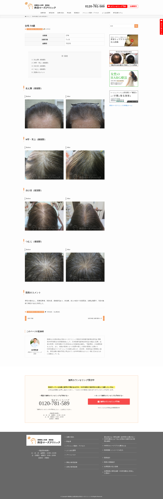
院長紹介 (107, 457)
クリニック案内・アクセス (75, 446)
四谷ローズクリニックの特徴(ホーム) (120, 105)
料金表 (68, 441)
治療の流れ (70, 437)
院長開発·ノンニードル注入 (113, 450)
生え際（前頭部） (40, 59)
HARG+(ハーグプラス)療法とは (115, 445)
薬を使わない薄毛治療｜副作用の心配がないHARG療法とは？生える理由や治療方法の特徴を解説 (119, 439)
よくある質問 (71, 450)
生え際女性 (57, 312)
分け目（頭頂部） (40, 66)
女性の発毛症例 (71, 467)
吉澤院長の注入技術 (111, 466)
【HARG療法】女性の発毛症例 (34, 29)
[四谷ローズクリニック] (41, 5)
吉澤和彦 (34, 350)
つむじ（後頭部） (40, 69)
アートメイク (71, 455)
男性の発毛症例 (71, 462)
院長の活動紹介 (109, 462)
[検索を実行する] (136, 26)
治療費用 (133, 6)
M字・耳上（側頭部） (41, 63)
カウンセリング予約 (118, 6)
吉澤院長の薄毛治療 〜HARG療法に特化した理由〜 (119, 472)
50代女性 (49, 312)
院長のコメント (39, 72)
